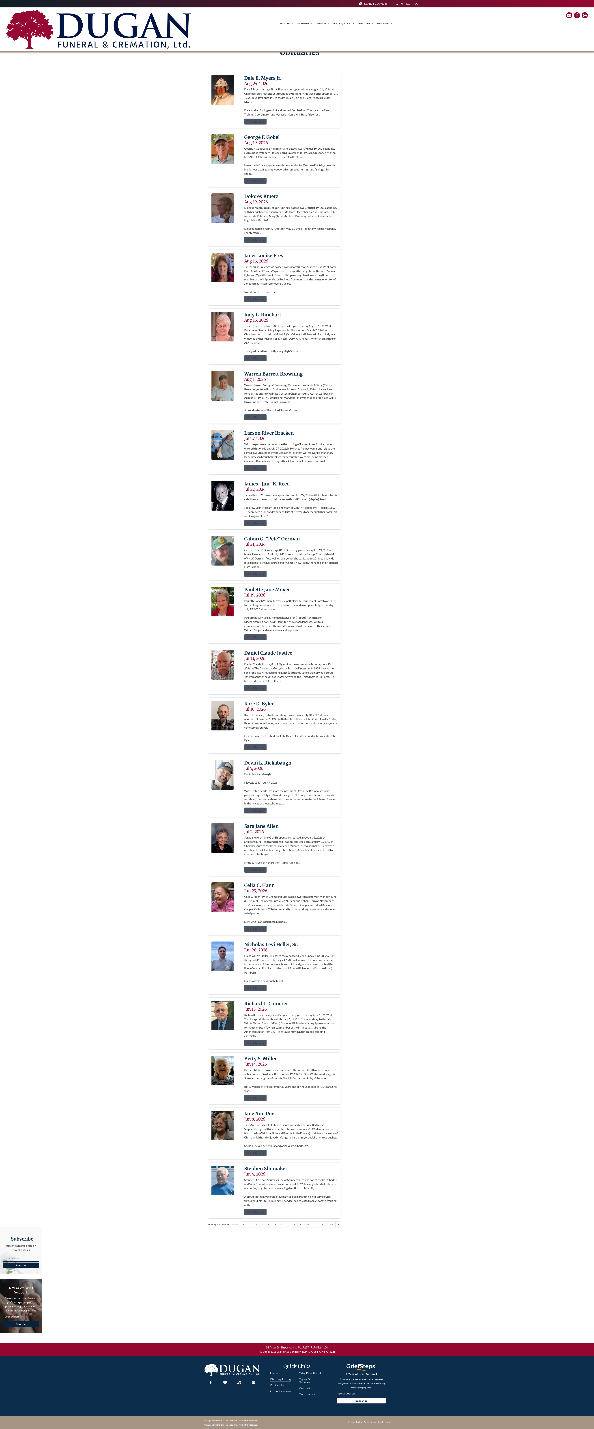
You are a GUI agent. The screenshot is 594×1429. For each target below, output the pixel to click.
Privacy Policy (355, 1422)
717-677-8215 (327, 1351)
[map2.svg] (239, 1382)
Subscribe (21, 1265)
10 (307, 1224)
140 (322, 1224)
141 (331, 1224)
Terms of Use (370, 1422)
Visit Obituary (255, 121)
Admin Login (384, 1422)
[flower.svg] (225, 1382)
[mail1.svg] (253, 1382)
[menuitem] (286, 23)
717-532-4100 (319, 1347)
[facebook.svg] (211, 1382)
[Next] (338, 1224)
